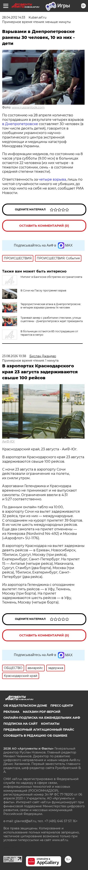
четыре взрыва (52, 179)
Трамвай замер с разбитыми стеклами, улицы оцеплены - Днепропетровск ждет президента (52, 319)
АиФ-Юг (8, 441)
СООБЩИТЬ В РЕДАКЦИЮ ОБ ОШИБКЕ (35, 735)
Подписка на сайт (20, 724)
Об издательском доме (25, 705)
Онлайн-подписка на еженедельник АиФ (41, 718)
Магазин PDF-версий (41, 712)
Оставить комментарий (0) (44, 226)
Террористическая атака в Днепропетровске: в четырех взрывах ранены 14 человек (51, 305)
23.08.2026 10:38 (14, 356)
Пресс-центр (61, 705)
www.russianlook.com (28, 107)
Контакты (50, 724)
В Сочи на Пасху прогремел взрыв (43, 290)
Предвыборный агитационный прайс (38, 730)
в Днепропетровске (20, 124)
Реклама (11, 712)
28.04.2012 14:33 (13, 17)
